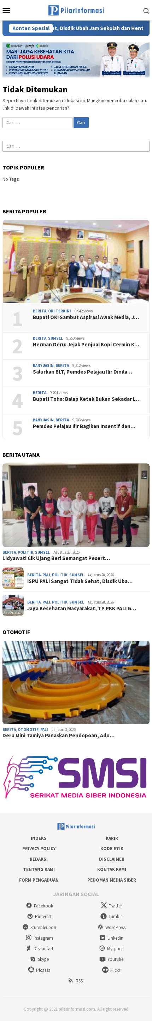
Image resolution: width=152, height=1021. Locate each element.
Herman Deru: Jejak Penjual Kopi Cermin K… (86, 344)
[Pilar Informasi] (76, 9)
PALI (46, 574)
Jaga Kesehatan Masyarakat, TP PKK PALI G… (81, 608)
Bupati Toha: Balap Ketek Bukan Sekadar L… (87, 399)
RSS (79, 981)
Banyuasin (43, 365)
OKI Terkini (59, 310)
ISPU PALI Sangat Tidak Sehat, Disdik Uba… (80, 581)
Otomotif (28, 729)
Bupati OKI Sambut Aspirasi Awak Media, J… (86, 317)
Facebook (43, 906)
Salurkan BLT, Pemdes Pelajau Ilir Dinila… (82, 372)
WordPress (115, 927)
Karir (112, 838)
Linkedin (115, 938)
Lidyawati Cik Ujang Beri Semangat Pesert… (56, 558)
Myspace (115, 949)
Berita (39, 310)
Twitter (115, 906)
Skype (43, 959)
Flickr (115, 970)
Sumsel (55, 338)
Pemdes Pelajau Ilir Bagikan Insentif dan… (84, 426)
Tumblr (115, 916)
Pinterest (43, 916)
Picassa (43, 970)
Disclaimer (111, 859)
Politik (25, 552)
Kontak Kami (111, 869)
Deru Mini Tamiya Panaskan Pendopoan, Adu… (58, 735)
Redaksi (39, 859)
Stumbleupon (43, 927)
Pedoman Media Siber (111, 880)
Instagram (43, 938)
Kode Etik (111, 849)
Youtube (115, 959)
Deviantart (43, 949)
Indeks (39, 838)
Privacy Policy (38, 849)
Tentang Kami (39, 869)
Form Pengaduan (39, 880)
